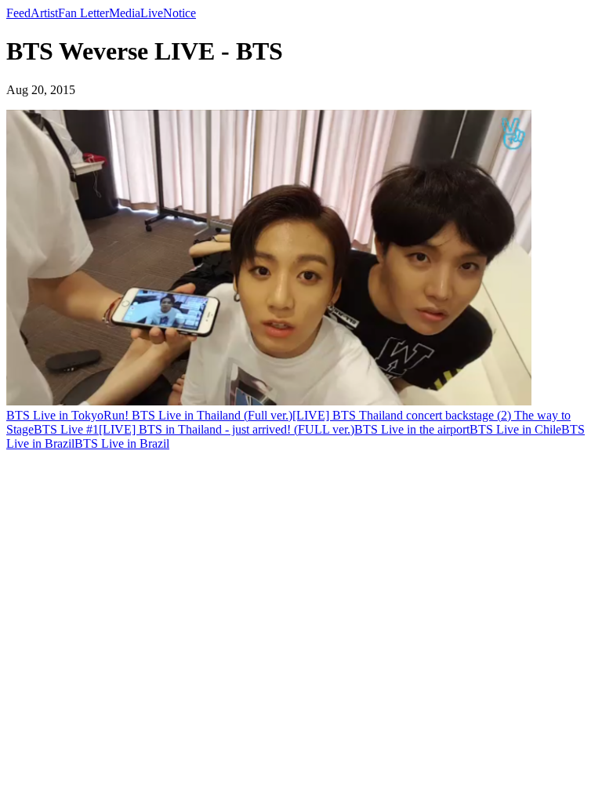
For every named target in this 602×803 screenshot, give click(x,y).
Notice (179, 13)
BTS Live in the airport (412, 429)
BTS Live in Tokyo (54, 415)
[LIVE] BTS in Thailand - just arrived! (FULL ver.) (226, 429)
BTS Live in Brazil (121, 443)
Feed (18, 13)
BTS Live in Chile (515, 429)
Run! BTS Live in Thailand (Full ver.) (197, 415)
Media (124, 13)
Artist (44, 13)
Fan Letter (83, 13)
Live (151, 13)
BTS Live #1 (66, 429)
